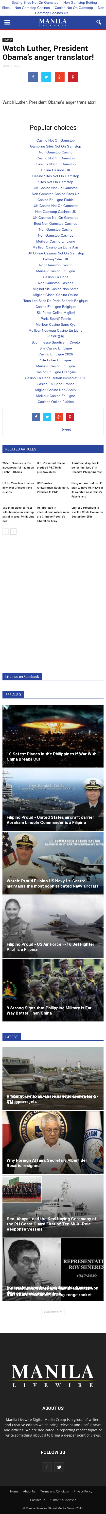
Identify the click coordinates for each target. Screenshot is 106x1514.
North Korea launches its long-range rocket (49, 1294)
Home (14, 1491)
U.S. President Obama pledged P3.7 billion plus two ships (51, 468)
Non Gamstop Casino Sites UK (56, 194)
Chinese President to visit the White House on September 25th (87, 512)
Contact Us (37, 1500)
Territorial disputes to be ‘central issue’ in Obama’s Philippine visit (86, 468)
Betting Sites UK (55, 259)
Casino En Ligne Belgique (55, 307)
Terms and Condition (54, 1491)
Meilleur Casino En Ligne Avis (56, 247)
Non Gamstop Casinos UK (69, 10)
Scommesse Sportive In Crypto (56, 342)
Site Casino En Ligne (55, 348)
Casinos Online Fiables (56, 402)
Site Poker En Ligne (55, 360)
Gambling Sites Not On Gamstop (55, 146)
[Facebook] (47, 1467)
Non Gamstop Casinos (32, 8)
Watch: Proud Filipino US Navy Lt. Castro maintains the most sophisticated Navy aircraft (52, 883)
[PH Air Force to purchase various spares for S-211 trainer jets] (53, 1078)
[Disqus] (53, 604)
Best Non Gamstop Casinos (55, 223)
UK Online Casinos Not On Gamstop (55, 253)
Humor (8, 39)
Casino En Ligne (56, 277)
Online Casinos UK (55, 170)
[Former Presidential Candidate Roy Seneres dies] (53, 1269)
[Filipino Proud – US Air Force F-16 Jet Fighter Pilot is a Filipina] (53, 926)
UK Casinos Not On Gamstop (55, 218)
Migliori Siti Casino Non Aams (55, 289)
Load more (51, 1311)
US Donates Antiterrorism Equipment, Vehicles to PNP (53, 488)
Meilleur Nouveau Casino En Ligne (56, 330)
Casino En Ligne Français (55, 372)
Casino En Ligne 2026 (55, 354)
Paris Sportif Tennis (56, 319)
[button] (99, 22)
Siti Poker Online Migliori (56, 313)
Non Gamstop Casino (55, 152)
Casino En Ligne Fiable (55, 200)
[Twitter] (59, 1467)
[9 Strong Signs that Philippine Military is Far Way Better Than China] (53, 990)
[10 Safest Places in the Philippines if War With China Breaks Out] (53, 736)
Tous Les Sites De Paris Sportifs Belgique (55, 301)
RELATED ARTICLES (20, 449)
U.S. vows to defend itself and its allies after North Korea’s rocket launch (50, 1291)
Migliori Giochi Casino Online (55, 295)
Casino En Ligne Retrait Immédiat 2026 (55, 378)
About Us (29, 1491)
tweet (66, 429)
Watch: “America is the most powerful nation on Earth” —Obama (18, 468)
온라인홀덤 (55, 336)
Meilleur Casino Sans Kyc (55, 324)
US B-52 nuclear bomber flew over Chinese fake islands (18, 488)
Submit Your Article (63, 1500)
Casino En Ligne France (55, 384)
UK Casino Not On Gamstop (56, 188)
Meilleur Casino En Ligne (55, 241)
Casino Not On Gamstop (74, 8)
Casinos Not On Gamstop (56, 164)
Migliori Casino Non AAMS (55, 390)
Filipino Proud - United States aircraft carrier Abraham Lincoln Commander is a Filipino (50, 820)
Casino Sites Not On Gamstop (55, 176)
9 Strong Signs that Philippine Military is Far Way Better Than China (49, 1010)
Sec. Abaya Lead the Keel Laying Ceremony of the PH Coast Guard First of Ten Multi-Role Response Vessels (52, 1224)
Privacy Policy (83, 1491)
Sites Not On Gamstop (55, 182)
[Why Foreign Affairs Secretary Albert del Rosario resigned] (53, 1142)
